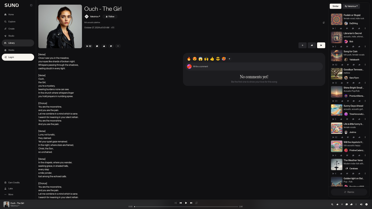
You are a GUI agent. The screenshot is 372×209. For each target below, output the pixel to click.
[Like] (341, 28)
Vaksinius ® (95, 16)
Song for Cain (350, 51)
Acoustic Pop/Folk (352, 91)
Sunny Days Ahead (353, 106)
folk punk (348, 55)
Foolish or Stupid (352, 15)
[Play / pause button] (336, 19)
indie (354, 36)
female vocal (349, 18)
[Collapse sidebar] (31, 5)
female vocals (358, 55)
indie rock (360, 18)
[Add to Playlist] (302, 45)
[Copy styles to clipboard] (323, 22)
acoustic (347, 36)
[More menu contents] (118, 46)
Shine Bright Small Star (354, 87)
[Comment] (353, 28)
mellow (347, 73)
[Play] (321, 45)
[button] (60, 26)
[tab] (335, 6)
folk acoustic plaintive (92, 22)
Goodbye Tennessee (354, 69)
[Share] (359, 28)
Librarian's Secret (353, 33)
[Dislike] (347, 28)
